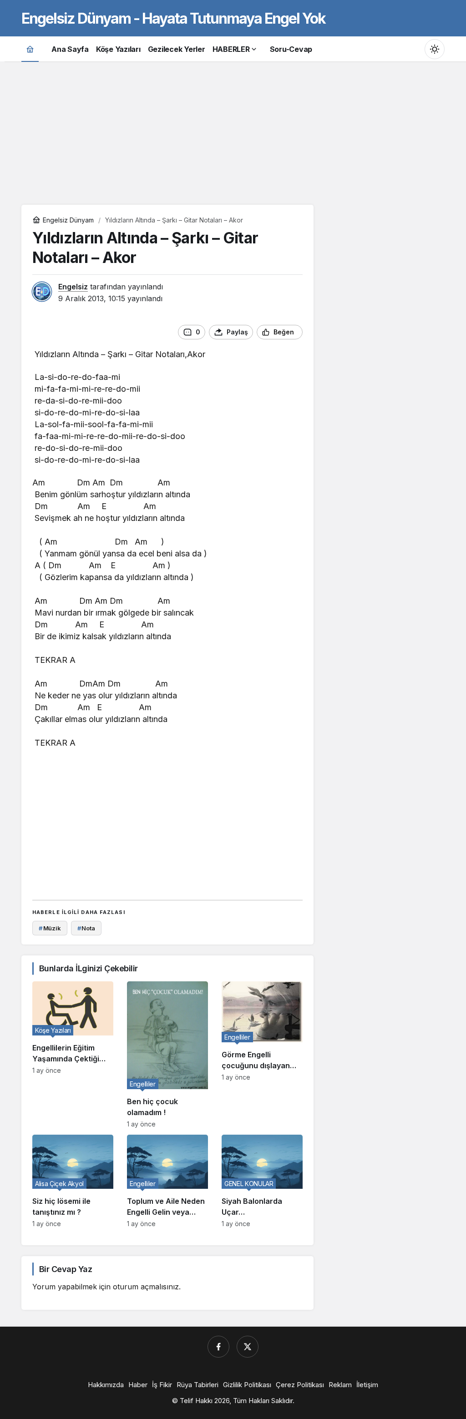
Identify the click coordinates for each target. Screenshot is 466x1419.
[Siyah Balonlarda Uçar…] (262, 1181)
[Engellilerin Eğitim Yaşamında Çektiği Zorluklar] (72, 1054)
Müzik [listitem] (50, 928)
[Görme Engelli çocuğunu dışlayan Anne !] (262, 1054)
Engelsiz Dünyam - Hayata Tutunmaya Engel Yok (173, 18)
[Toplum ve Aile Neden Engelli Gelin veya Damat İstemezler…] (167, 1181)
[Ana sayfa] (30, 49)
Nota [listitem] (86, 928)
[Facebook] (218, 1347)
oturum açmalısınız (146, 1286)
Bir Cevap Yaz (65, 1269)
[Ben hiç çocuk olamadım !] (167, 1054)
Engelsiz (73, 286)
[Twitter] (247, 1347)
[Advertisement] (233, 132)
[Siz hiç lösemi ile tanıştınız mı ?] (72, 1181)
